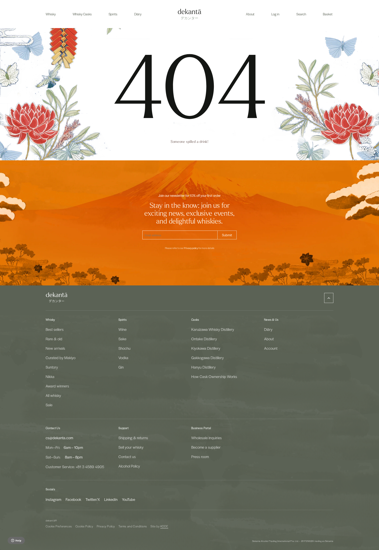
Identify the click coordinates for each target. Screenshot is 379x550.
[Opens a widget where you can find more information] (16, 541)
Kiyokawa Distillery (205, 348)
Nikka (50, 376)
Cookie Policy (84, 526)
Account (270, 348)
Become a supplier (206, 447)
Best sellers (55, 329)
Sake (122, 338)
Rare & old (54, 338)
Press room (200, 456)
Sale (49, 404)
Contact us (127, 456)
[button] (51, 14)
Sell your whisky (130, 447)
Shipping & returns (133, 437)
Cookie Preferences (59, 526)
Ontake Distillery (204, 338)
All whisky (53, 395)
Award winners (57, 385)
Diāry (268, 329)
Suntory (52, 367)
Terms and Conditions (132, 526)
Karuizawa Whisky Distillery (212, 329)
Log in (275, 14)
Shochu (124, 348)
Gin (121, 367)
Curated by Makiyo (60, 357)
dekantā (50, 520)
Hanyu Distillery (203, 367)
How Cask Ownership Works (214, 376)
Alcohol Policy (129, 466)
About (269, 338)
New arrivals (55, 348)
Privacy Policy (106, 526)
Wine (122, 329)
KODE (164, 526)
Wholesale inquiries (206, 437)
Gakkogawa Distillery (207, 357)
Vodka (123, 357)
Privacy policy (191, 248)
